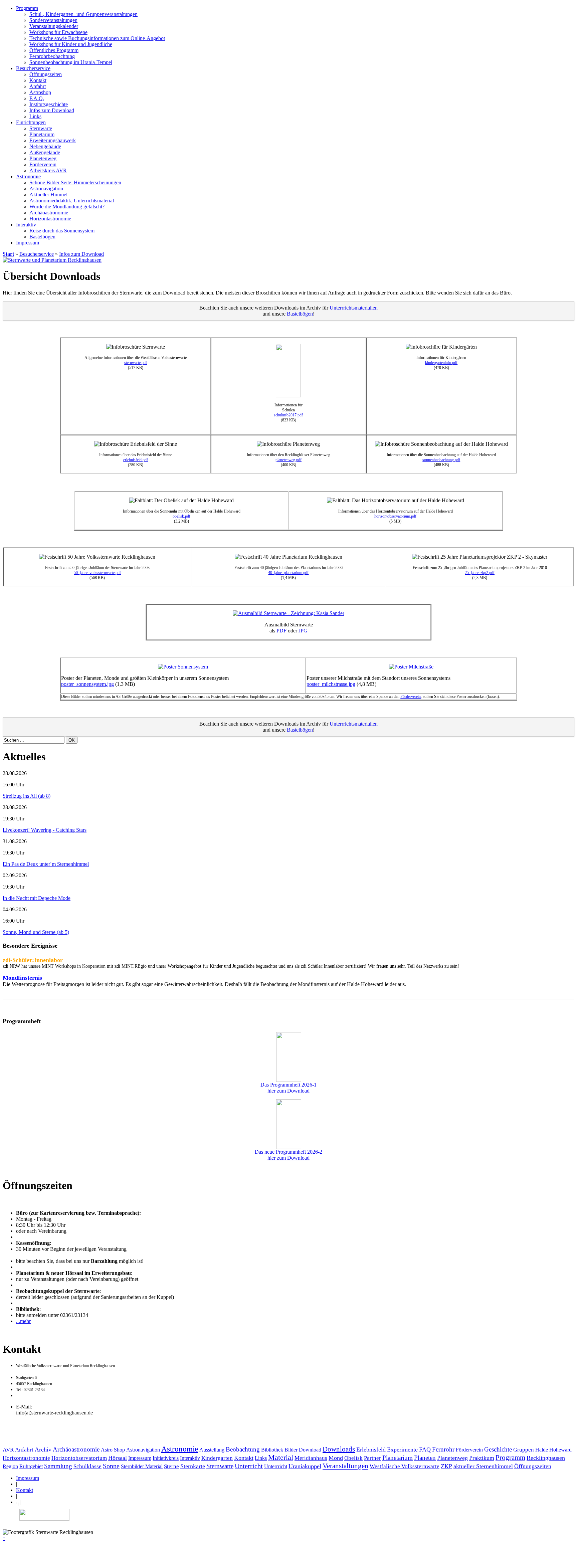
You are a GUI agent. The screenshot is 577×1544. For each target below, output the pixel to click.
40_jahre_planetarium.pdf (288, 572)
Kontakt (37, 80)
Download (310, 1449)
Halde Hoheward (553, 1449)
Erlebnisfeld (371, 1449)
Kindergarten (217, 1458)
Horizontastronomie (50, 218)
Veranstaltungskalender (53, 26)
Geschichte (498, 1449)
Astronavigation (46, 188)
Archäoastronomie (48, 212)
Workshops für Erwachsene (58, 32)
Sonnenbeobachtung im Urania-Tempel (70, 62)
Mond (336, 1458)
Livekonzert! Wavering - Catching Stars (44, 830)
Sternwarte (40, 128)
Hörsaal (117, 1458)
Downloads (339, 1449)
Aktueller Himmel (48, 194)
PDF (281, 630)
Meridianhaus (311, 1458)
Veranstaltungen (345, 1466)
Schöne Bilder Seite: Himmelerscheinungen (75, 182)
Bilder (291, 1449)
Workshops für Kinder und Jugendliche (70, 44)
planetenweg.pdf (288, 459)
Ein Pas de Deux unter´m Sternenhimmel (46, 864)
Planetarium (41, 134)
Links (35, 116)
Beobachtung (243, 1449)
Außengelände (44, 152)
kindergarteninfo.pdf (441, 362)
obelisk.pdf (181, 516)
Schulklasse (87, 1466)
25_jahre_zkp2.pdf (480, 572)
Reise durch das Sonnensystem (61, 230)
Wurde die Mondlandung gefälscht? (67, 206)
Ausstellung (211, 1449)
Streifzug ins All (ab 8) (26, 796)
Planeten (425, 1457)
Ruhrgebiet (31, 1466)
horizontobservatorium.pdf (395, 516)
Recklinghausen (546, 1458)
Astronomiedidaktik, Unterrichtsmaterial (71, 200)
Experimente (402, 1449)
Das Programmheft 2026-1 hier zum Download (288, 1088)
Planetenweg (42, 158)
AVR (8, 1449)
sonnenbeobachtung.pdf (441, 459)
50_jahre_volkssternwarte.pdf (97, 572)
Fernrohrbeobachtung (52, 56)
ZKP (446, 1466)
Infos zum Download (51, 110)
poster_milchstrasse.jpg (331, 684)
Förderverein (42, 164)
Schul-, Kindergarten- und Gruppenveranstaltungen (83, 14)
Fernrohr (443, 1449)
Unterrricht (275, 1466)
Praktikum (481, 1458)
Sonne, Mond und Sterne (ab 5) (36, 932)
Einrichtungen (31, 122)
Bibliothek (272, 1449)
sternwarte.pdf (135, 362)
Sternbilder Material (142, 1466)
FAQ (425, 1449)
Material (280, 1458)
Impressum (27, 242)
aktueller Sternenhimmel (483, 1466)
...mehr (23, 1321)
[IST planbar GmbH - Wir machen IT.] (18, 1502)
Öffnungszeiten (45, 74)
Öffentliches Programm (53, 50)
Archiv (43, 1449)
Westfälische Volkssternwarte (404, 1466)
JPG (303, 630)
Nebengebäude (45, 146)
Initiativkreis (166, 1458)
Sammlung (58, 1466)
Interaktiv (26, 224)
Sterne (171, 1466)
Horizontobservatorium (79, 1458)
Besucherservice (33, 68)
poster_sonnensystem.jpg (87, 684)
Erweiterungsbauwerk (52, 140)
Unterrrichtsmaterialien (354, 308)
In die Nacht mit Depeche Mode (36, 898)
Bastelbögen (42, 236)
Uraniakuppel (304, 1466)
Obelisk (353, 1458)
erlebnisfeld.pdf (135, 459)
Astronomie (28, 176)
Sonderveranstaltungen (53, 20)
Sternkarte (192, 1466)
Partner (372, 1458)
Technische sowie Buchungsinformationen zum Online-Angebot (97, 38)
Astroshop (40, 92)
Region (10, 1466)
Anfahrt (37, 86)
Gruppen (523, 1449)
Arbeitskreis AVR (48, 170)
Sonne (111, 1466)
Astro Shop (113, 1449)
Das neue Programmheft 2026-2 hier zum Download (288, 1155)
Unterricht (249, 1466)
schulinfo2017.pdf (288, 415)
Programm (27, 8)
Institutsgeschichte (48, 104)
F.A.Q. (36, 98)
